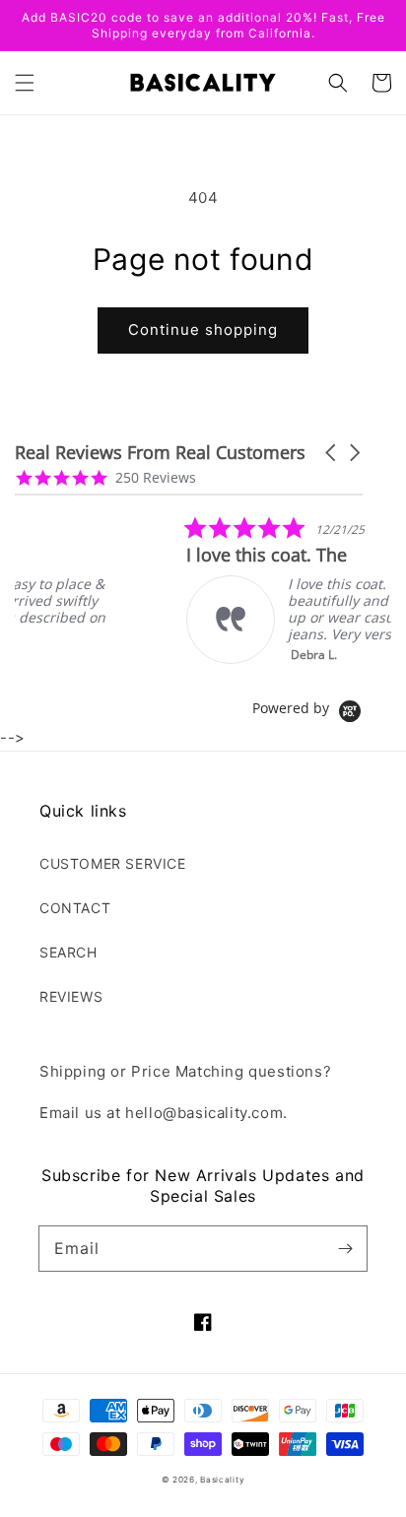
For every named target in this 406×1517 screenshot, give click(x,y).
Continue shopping (203, 329)
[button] (24, 82)
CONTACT (74, 907)
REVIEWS (70, 996)
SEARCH (68, 952)
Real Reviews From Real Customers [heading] (160, 452)
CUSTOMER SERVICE (112, 863)
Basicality (222, 1479)
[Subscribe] (345, 1248)
